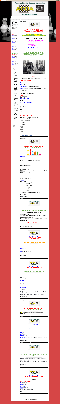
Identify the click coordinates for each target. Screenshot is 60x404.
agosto (14, 72)
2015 (13, 125)
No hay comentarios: (34, 198)
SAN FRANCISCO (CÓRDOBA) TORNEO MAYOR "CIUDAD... (16, 95)
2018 (13, 68)
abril (14, 120)
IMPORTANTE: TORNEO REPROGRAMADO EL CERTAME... (16, 99)
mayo (14, 119)
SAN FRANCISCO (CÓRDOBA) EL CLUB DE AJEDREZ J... (16, 88)
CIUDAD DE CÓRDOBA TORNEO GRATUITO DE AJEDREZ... (16, 81)
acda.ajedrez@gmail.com (24, 296)
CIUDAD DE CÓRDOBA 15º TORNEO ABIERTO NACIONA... (16, 75)
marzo (14, 121)
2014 (13, 126)
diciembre (15, 69)
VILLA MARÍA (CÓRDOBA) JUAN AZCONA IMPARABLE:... (16, 103)
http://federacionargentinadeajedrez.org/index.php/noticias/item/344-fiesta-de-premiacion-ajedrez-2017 (33, 312)
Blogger (37, 399)
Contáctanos (22, 19)
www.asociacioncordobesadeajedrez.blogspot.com (27, 135)
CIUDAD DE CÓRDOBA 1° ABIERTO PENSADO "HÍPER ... (16, 97)
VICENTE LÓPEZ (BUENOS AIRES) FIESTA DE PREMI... (16, 84)
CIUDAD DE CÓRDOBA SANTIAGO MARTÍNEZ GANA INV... (16, 118)
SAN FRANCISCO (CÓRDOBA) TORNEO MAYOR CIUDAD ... (16, 108)
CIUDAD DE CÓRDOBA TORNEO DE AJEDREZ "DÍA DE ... (16, 86)
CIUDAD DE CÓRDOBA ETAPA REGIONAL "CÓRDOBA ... (16, 92)
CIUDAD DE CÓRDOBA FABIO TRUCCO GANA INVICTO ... (16, 79)
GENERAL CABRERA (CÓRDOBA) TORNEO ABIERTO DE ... (16, 105)
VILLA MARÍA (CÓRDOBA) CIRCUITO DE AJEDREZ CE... (15, 114)
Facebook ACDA (18, 19)
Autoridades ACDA (27, 19)
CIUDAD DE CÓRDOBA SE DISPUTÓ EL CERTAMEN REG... (16, 82)
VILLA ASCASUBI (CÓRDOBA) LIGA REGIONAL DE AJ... (16, 112)
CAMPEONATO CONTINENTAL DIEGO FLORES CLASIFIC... (16, 101)
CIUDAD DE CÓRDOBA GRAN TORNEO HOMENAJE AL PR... (16, 116)
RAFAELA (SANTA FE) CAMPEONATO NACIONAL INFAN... (16, 77)
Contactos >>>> (13, 19)
